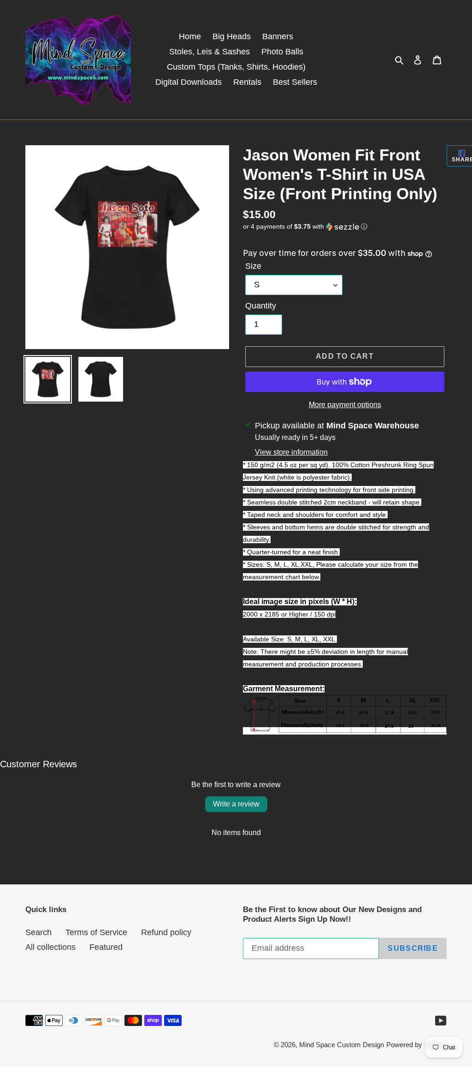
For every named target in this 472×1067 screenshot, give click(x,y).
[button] (305, 226)
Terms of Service (96, 932)
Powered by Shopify (416, 1045)
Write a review (236, 804)
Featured (106, 947)
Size (253, 266)
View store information (291, 452)
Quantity (260, 305)
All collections (50, 947)
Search (38, 932)
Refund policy (166, 932)
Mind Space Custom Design (341, 1045)
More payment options (345, 405)
